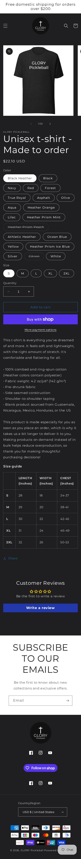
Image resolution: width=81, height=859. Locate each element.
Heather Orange (41, 207)
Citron (36, 257)
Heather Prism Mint (44, 217)
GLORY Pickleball (32, 850)
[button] (5, 26)
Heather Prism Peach (28, 228)
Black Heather (20, 178)
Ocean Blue (57, 237)
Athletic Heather (22, 237)
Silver (12, 256)
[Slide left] (31, 124)
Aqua (12, 207)
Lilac (12, 217)
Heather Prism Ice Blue (50, 246)
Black (48, 178)
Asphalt (43, 198)
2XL (67, 273)
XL (50, 273)
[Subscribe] (67, 701)
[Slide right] (50, 124)
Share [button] (12, 558)
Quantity (9, 283)
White (56, 256)
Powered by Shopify (57, 850)
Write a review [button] (40, 608)
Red (30, 188)
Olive (65, 198)
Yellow (13, 246)
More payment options (41, 329)
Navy (12, 188)
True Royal (17, 198)
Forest (50, 188)
